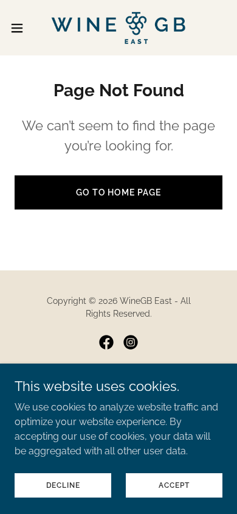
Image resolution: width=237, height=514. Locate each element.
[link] (118, 28)
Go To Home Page (119, 192)
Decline (63, 485)
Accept (174, 485)
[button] (22, 28)
